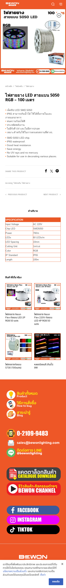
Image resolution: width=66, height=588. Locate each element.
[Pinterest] (58, 172)
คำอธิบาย (33, 210)
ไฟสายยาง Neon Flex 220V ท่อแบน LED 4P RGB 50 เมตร (43, 319)
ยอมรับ (56, 581)
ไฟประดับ (19, 86)
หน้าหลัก (8, 86)
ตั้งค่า (43, 575)
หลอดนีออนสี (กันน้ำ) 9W (43, 366)
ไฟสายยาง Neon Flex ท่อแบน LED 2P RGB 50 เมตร (15, 318)
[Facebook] (47, 172)
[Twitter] (52, 172)
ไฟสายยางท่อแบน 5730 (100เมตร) (13, 366)
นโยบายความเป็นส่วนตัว (15, 571)
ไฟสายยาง (30, 86)
